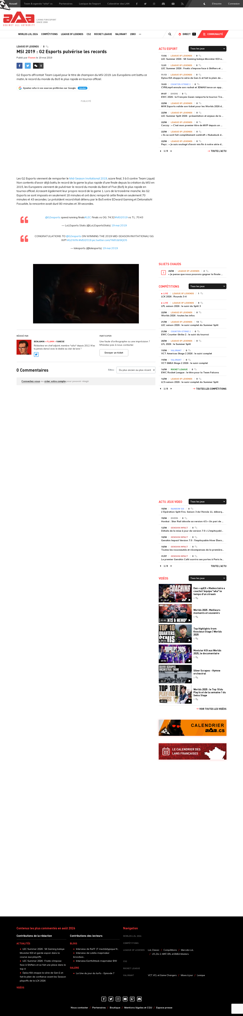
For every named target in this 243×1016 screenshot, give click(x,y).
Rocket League (103, 34)
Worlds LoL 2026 (28, 34)
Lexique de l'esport (90, 3)
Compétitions (49, 34)
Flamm (32, 57)
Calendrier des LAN (118, 3)
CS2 (89, 34)
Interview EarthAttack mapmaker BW (96, 960)
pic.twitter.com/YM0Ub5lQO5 (109, 240)
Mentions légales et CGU (138, 1007)
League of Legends (72, 34)
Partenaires (65, 3)
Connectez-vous (30, 381)
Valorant (121, 34)
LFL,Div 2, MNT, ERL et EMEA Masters (170, 954)
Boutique (115, 1007)
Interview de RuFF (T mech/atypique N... (97, 948)
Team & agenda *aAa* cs (38, 3)
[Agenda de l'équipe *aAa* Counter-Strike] (192, 728)
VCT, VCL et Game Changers (162, 975)
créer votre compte (55, 381)
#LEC (87, 217)
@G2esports (52, 217)
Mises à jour (187, 975)
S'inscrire (217, 3)
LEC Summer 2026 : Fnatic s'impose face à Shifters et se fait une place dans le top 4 (43, 964)
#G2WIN (72, 240)
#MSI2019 (121, 217)
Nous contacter (79, 1007)
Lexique (201, 975)
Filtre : (111, 369)
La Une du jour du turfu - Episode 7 (95, 973)
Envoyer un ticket (114, 352)
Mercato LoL (187, 950)
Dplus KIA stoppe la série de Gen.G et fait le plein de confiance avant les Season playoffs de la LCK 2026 (43, 976)
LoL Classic (153, 950)
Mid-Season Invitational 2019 (88, 178)
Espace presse (164, 1007)
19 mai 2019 (119, 225)
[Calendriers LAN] (192, 751)
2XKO (133, 34)
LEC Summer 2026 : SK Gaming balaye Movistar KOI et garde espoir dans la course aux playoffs (42, 952)
